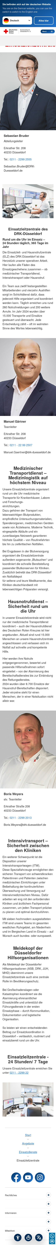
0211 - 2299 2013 (21, 818)
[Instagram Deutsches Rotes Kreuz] (40, 1177)
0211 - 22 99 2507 (21, 445)
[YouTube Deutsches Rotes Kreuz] (28, 1177)
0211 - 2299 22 (19, 1072)
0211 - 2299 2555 (21, 159)
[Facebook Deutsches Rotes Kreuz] (16, 1177)
